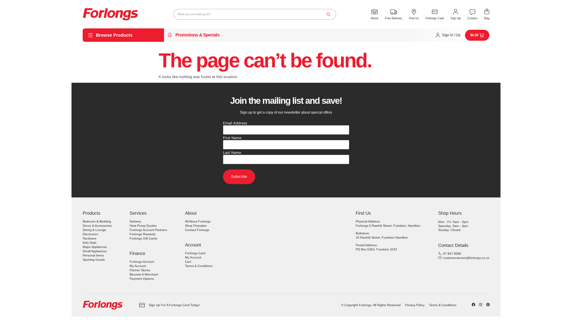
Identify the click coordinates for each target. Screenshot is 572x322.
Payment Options (142, 278)
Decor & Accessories (97, 225)
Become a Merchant (144, 274)
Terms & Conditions (198, 265)
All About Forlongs (198, 221)
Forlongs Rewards (143, 234)
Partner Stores (140, 270)
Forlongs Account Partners (148, 229)
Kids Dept (89, 242)
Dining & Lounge (94, 229)
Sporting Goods (94, 259)
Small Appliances (95, 251)
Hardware (90, 238)
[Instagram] (480, 304)
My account (138, 265)
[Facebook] (473, 304)
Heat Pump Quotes (143, 225)
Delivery (135, 221)
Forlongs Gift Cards (143, 238)
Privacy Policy (415, 305)
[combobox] (254, 14)
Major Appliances (95, 246)
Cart (188, 261)
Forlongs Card (195, 253)
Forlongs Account (142, 261)
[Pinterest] (488, 304)
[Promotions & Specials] (170, 35)
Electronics (90, 234)
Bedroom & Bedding (97, 221)
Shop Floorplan (196, 225)
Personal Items (93, 255)
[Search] (328, 14)
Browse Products (114, 35)
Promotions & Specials (197, 34)
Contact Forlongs (197, 229)
